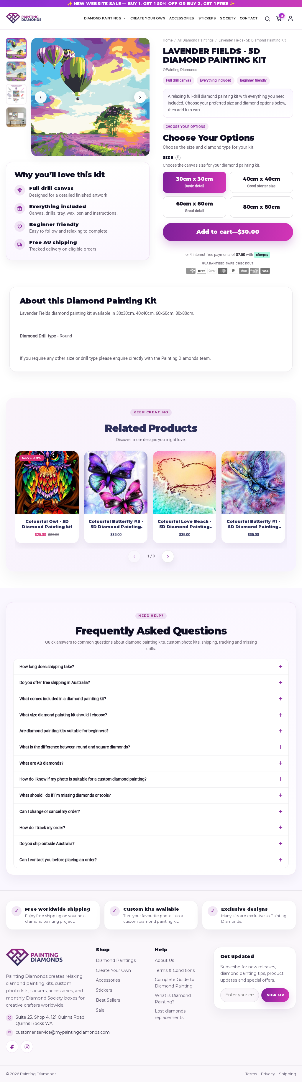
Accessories (108, 980)
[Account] (290, 18)
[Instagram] (27, 1046)
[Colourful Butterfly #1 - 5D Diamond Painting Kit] (253, 482)
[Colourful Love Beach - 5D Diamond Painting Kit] (184, 482)
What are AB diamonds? (41, 763)
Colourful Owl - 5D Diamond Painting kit (47, 524)
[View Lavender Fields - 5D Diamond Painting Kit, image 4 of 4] (16, 117)
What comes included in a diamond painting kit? (62, 698)
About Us (164, 960)
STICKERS (207, 18)
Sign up (275, 995)
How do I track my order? (42, 827)
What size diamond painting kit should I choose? (63, 715)
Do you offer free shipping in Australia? (54, 682)
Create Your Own (113, 970)
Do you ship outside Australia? (47, 843)
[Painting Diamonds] (34, 957)
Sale (100, 1010)
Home (168, 40)
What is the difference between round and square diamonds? (74, 747)
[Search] (267, 18)
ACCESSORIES (181, 18)
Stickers (104, 990)
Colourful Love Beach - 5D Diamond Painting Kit (184, 527)
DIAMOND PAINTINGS (102, 18)
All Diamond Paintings (196, 40)
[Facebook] (12, 1046)
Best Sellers (108, 1000)
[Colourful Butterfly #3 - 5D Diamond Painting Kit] (115, 482)
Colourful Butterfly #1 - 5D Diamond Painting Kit (253, 527)
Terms (251, 1073)
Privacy (268, 1073)
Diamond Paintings (116, 960)
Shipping (287, 1073)
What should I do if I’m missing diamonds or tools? (65, 795)
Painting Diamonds (181, 69)
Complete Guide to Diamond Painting (174, 983)
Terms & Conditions (175, 970)
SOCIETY (228, 18)
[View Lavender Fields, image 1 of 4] (16, 48)
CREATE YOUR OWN (147, 18)
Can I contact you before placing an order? (58, 859)
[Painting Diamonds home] (23, 18)
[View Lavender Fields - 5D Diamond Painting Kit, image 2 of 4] (16, 71)
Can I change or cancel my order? (49, 811)
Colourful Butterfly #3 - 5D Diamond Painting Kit (115, 527)
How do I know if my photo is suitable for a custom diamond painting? (83, 779)
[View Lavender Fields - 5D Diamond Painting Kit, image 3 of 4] (16, 94)
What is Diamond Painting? (173, 999)
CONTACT (249, 18)
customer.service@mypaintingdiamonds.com (51, 1032)
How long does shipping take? (46, 666)
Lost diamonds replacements (170, 1014)
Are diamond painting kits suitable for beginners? (64, 730)
